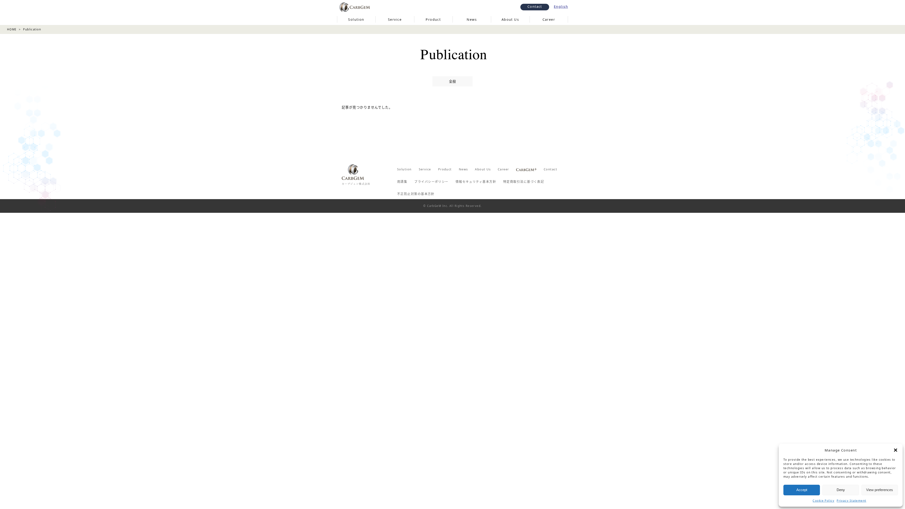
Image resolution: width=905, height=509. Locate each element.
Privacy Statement (851, 501)
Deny (841, 490)
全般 (452, 81)
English (561, 6)
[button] (895, 450)
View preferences (879, 490)
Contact (534, 6)
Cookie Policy (823, 501)
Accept (801, 490)
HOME (11, 29)
